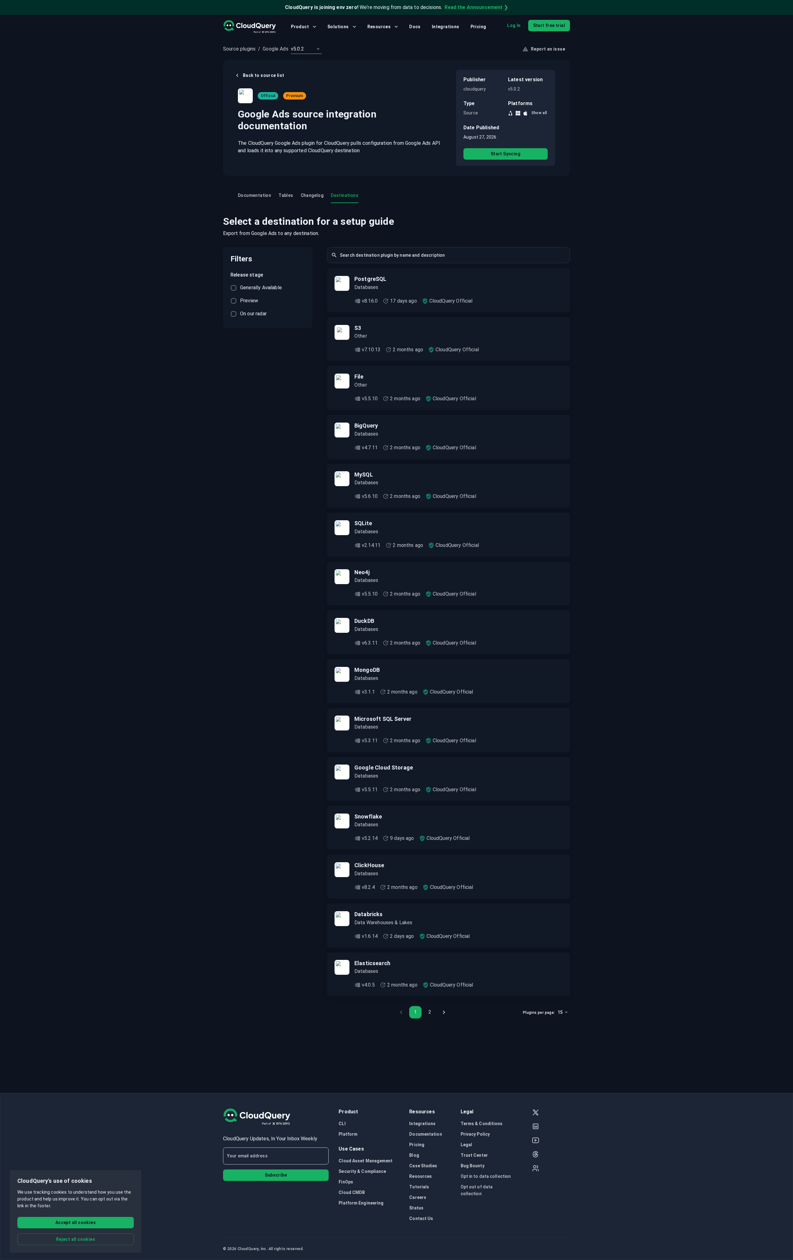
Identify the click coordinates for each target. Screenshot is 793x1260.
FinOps (346, 1181)
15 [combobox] (560, 1012)
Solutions (338, 26)
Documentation (425, 1134)
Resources (379, 26)
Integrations (445, 26)
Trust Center (474, 1155)
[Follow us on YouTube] (535, 1141)
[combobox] (306, 49)
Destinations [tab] (344, 195)
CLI (342, 1123)
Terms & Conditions (482, 1123)
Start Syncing (505, 153)
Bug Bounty (472, 1165)
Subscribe (276, 1175)
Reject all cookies (75, 1239)
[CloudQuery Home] (249, 26)
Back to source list (263, 75)
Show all (539, 113)
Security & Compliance (362, 1171)
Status (416, 1207)
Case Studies (423, 1165)
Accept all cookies (75, 1222)
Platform (348, 1134)
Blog (414, 1155)
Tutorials (419, 1186)
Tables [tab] (285, 195)
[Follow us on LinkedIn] (535, 1127)
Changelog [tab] (312, 195)
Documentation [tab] (254, 195)
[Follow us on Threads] (535, 1155)
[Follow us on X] (535, 1113)
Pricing (478, 26)
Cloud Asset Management (365, 1160)
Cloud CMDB (352, 1192)
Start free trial (549, 25)
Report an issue (548, 49)
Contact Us (421, 1218)
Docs (415, 26)
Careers (417, 1197)
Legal (466, 1144)
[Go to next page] (444, 1012)
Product (300, 26)
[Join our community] (535, 1169)
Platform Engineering (361, 1202)
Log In (513, 25)
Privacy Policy (475, 1134)
